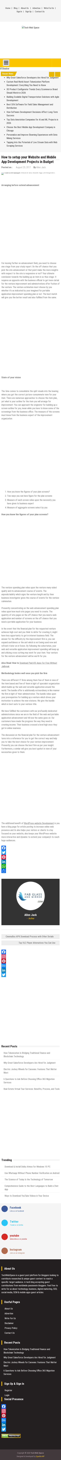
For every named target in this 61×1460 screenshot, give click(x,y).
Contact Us (40, 11)
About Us (25, 8)
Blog (15, 8)
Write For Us (49, 8)
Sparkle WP (40, 1456)
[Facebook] (30, 848)
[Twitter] (30, 852)
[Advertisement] (30, 43)
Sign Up (28, 11)
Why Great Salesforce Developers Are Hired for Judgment (33, 77)
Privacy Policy (11, 1328)
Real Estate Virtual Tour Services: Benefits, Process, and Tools (32, 1089)
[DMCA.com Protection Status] (11, 1437)
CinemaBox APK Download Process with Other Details (30, 936)
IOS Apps (21, 179)
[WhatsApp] (30, 866)
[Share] (30, 870)
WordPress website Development (39, 823)
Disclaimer (9, 1323)
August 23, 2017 (23, 167)
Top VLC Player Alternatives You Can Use (37, 942)
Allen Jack (41, 167)
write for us (6, 1289)
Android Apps (8, 179)
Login (7, 1395)
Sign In (19, 11)
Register (8, 1390)
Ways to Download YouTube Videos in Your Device (27, 1195)
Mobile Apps (33, 179)
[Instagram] (30, 956)
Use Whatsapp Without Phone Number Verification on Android (32, 1173)
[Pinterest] (30, 857)
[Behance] (30, 965)
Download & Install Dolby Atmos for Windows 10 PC (27, 1166)
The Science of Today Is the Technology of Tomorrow (29, 1179)
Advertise (36, 8)
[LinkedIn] (30, 861)
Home (7, 8)
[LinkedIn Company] (30, 970)
